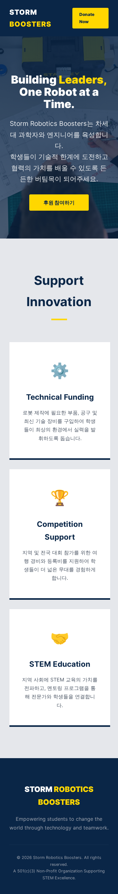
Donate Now (86, 18)
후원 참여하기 (59, 202)
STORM (30, 18)
